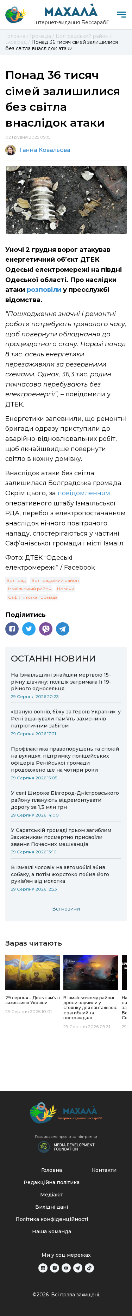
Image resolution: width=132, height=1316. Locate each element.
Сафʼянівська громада (32, 597)
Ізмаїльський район (29, 588)
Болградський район (55, 580)
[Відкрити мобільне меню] (121, 14)
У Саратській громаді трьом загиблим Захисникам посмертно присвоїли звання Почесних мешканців (61, 837)
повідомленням (84, 493)
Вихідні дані (51, 1207)
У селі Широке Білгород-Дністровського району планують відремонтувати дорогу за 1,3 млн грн (65, 800)
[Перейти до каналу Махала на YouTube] (66, 1268)
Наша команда (51, 1231)
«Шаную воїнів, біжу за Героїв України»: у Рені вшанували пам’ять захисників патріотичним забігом (66, 719)
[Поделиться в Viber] (45, 629)
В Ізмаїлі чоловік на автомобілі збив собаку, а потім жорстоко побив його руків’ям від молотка (60, 874)
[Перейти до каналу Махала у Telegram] (77, 1268)
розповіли (44, 290)
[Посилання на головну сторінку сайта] (66, 1114)
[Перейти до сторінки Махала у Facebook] (54, 1268)
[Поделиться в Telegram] (62, 629)
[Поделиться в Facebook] (12, 629)
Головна (51, 1170)
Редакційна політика (52, 1182)
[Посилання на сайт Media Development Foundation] (66, 1146)
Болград (16, 580)
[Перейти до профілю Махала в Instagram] (43, 1268)
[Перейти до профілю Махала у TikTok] (89, 1268)
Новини (65, 588)
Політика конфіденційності (51, 1219)
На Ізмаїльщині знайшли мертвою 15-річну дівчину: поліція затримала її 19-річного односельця (61, 682)
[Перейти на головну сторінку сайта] (15, 14)
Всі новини (66, 909)
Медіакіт (51, 1194)
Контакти (104, 1170)
